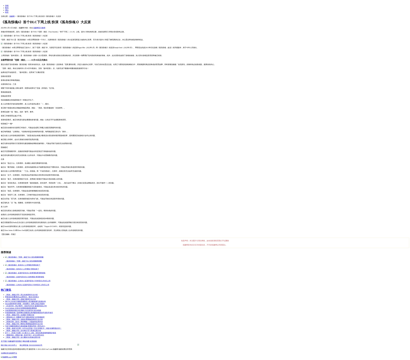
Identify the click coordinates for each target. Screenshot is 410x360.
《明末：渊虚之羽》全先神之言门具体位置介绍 (23, 330)
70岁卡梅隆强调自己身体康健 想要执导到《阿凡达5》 (25, 326)
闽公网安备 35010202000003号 (31, 345)
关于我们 (4, 341)
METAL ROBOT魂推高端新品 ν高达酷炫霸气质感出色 (25, 301)
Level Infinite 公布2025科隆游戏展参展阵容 (21, 308)
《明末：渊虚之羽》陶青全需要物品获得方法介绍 (24, 324)
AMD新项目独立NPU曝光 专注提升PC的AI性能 (23, 310)
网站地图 (26, 341)
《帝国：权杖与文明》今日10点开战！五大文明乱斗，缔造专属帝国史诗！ (33, 328)
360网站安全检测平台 (9, 353)
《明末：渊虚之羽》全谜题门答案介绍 (19, 315)
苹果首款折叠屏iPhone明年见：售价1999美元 (22, 297)
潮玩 (7, 10)
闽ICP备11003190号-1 (9, 345)
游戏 (7, 6)
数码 (7, 8)
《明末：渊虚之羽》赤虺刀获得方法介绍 (20, 299)
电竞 (7, 12)
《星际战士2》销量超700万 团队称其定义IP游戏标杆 (25, 317)
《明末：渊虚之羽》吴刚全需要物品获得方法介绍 (24, 319)
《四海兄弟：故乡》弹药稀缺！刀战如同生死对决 (24, 322)
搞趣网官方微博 (39, 28)
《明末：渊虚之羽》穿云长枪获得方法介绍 (21, 295)
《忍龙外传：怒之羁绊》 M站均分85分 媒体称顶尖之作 (26, 306)
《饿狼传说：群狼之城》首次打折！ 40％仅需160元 (24, 335)
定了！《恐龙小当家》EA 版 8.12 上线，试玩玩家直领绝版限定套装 (30, 333)
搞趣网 (12, 16)
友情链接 (33, 341)
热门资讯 (6, 289)
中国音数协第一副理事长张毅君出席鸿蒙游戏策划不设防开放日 (29, 313)
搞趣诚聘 (11, 341)
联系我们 (18, 341)
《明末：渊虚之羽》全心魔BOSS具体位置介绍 (22, 337)
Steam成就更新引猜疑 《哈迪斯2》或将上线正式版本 (25, 304)
